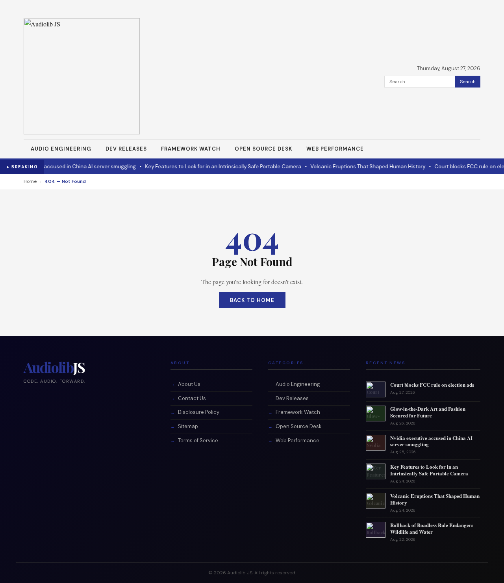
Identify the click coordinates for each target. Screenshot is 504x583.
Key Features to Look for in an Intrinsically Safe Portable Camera (215, 166)
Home (30, 181)
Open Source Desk (263, 148)
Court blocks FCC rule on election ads (432, 384)
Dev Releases (126, 148)
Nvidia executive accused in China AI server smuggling (431, 441)
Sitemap (188, 426)
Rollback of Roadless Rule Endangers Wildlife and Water (431, 528)
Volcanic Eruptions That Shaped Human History (359, 166)
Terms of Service (198, 440)
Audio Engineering (61, 148)
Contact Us (192, 398)
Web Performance (335, 148)
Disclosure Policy (198, 412)
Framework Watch (190, 148)
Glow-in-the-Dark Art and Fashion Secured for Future (427, 412)
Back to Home (252, 300)
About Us (189, 384)
